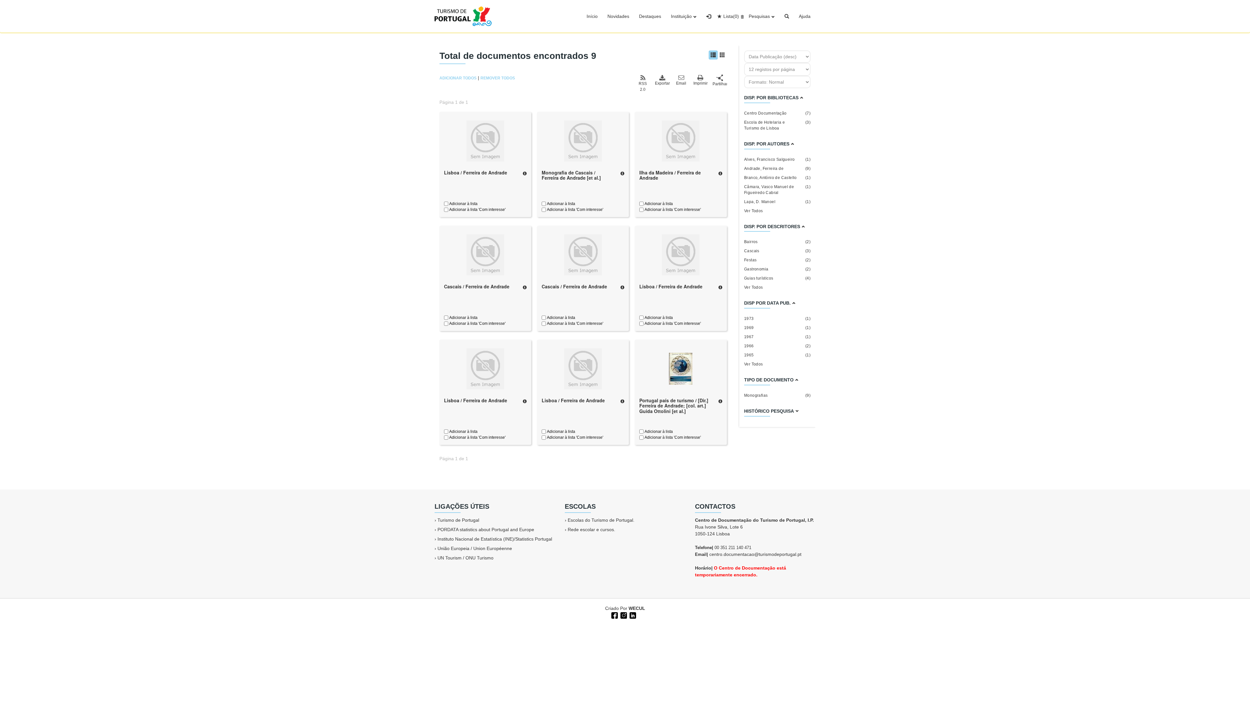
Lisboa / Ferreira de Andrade (475, 172)
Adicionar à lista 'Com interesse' (477, 209)
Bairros (777, 242)
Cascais (777, 251)
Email (681, 83)
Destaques (650, 16)
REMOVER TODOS (497, 78)
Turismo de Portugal (458, 520)
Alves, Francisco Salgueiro (777, 159)
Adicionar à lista (463, 203)
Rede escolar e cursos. (591, 529)
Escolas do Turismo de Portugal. (601, 520)
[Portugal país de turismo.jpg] (680, 368)
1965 (777, 355)
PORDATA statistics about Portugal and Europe (486, 529)
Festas (777, 260)
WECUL (637, 608)
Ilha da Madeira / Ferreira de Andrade (670, 175)
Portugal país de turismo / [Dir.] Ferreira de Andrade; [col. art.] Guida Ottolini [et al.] (673, 406)
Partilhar (720, 84)
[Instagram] (623, 614)
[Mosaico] (722, 55)
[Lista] (713, 55)
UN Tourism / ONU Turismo (465, 557)
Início (592, 16)
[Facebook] (614, 614)
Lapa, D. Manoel (777, 202)
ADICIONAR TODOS (458, 78)
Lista (731, 16)
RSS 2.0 (643, 86)
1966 (777, 346)
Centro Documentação (777, 113)
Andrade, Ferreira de (777, 168)
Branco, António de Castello (777, 177)
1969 (777, 327)
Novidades (618, 16)
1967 (777, 337)
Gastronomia (777, 269)
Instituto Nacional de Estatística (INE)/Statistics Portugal (495, 539)
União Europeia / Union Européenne (475, 548)
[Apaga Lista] (741, 16)
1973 (777, 318)
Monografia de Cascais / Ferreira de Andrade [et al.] (571, 175)
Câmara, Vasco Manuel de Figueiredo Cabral (777, 190)
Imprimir (700, 83)
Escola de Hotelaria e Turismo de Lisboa (777, 125)
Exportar (662, 83)
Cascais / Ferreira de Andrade (476, 286)
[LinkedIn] (632, 614)
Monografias (777, 395)
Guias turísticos (777, 278)
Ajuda (805, 16)
